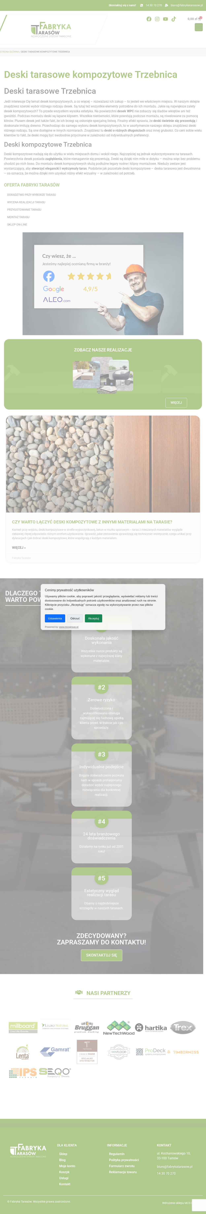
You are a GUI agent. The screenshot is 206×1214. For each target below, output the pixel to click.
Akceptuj (93, 618)
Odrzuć (75, 618)
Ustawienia (55, 618)
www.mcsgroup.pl (68, 627)
